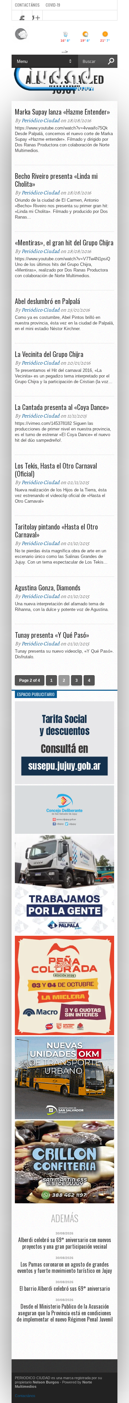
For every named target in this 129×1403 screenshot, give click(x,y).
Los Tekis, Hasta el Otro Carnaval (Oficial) (56, 469)
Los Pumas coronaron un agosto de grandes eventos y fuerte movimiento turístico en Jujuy (64, 1267)
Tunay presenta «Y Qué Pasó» (52, 635)
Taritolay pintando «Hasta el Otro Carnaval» (56, 530)
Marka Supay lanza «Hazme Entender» (62, 112)
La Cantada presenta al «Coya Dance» (62, 407)
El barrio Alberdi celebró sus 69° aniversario (65, 1288)
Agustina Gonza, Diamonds (47, 587)
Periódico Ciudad (41, 120)
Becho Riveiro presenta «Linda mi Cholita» (56, 180)
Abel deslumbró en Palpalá (47, 301)
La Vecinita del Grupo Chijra (49, 354)
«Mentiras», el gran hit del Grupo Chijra (64, 242)
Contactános (25, 1396)
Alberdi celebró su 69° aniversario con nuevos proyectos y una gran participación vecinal (64, 1243)
